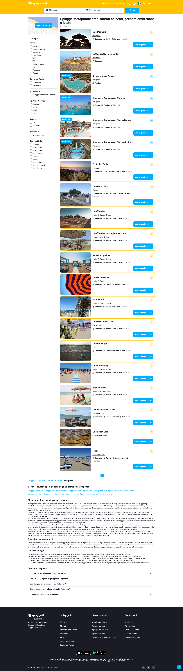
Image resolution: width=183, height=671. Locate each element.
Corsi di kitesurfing (39, 165)
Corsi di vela (37, 168)
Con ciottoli (37, 107)
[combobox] (64, 10)
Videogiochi (37, 70)
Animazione (37, 82)
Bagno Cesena (99, 387)
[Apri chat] (179, 667)
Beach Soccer (38, 150)
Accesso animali (39, 49)
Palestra (36, 144)
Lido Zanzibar (99, 211)
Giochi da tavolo (38, 64)
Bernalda (95, 168)
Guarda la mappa (43, 25)
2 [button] (105, 475)
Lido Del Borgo (99, 343)
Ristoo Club (98, 299)
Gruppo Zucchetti (34, 628)
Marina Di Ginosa (98, 281)
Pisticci (95, 190)
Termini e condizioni (132, 630)
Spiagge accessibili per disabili (95, 491)
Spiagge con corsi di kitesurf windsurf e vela (96, 494)
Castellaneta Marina (99, 436)
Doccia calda (37, 52)
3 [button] (109, 475)
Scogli (35, 110)
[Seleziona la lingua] (139, 3)
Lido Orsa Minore (100, 277)
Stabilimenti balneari (99, 622)
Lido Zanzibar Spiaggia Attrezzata (109, 233)
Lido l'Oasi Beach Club (103, 321)
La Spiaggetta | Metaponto (105, 54)
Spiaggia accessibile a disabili (44, 95)
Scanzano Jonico (98, 413)
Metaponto (96, 36)
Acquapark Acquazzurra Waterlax (108, 98)
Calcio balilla (37, 153)
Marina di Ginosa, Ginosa (101, 391)
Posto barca (37, 55)
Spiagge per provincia (100, 630)
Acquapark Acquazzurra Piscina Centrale (112, 142)
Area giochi (37, 85)
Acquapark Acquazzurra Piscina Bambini (112, 120)
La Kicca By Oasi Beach (103, 409)
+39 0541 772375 (96, 661)
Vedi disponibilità (141, 45)
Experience (105, 3)
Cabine (35, 46)
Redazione (64, 634)
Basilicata (41, 481)
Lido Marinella (99, 32)
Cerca (132, 10)
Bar (34, 123)
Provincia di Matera (54, 481)
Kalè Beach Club (100, 431)
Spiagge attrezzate (74, 491)
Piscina (35, 73)
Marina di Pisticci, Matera (101, 303)
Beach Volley (37, 147)
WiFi (34, 58)
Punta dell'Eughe (100, 164)
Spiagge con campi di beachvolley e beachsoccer (46, 494)
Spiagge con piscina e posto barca (121, 491)
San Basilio (96, 325)
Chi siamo (63, 622)
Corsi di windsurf (39, 162)
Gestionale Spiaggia (67, 641)
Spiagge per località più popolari (104, 637)
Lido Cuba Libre (100, 186)
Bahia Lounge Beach (102, 255)
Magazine (63, 626)
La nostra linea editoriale (69, 630)
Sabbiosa (36, 104)
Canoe (35, 159)
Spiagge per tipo (98, 634)
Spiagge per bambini (35, 491)
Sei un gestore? (118, 3)
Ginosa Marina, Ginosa (100, 237)
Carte (34, 67)
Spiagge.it (31, 481)
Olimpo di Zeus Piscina (103, 76)
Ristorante (36, 126)
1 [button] (102, 475)
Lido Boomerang (100, 365)
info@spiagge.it (107, 661)
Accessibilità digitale (132, 637)
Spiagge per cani (72, 494)
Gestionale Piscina (67, 645)
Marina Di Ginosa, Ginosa (101, 215)
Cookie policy (130, 622)
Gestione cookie (131, 634)
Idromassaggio (38, 135)
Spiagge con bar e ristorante (55, 491)
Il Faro (95, 451)
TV (34, 61)
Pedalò (35, 156)
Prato (35, 113)
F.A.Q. (62, 637)
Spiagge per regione (99, 626)
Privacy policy (130, 626)
